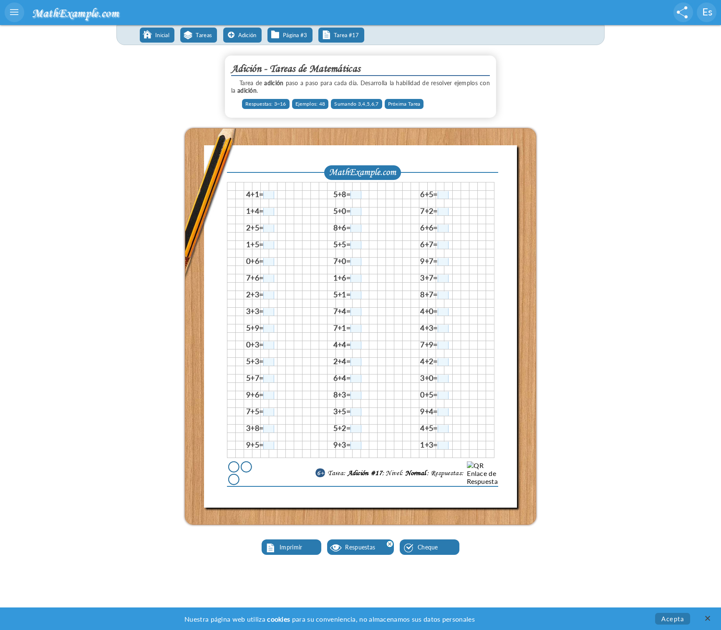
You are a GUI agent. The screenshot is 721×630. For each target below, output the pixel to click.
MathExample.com (75, 12)
